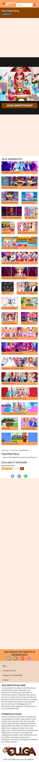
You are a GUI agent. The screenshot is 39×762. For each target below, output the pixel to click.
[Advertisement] (19, 37)
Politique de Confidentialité (12, 675)
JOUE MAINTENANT (19, 105)
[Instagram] (29, 658)
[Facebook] (19, 476)
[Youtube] (22, 658)
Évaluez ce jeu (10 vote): (8, 465)
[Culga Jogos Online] (19, 751)
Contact (6, 680)
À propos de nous (9, 671)
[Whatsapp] (25, 476)
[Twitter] (12, 476)
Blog (4, 666)
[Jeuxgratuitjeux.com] (9, 3)
